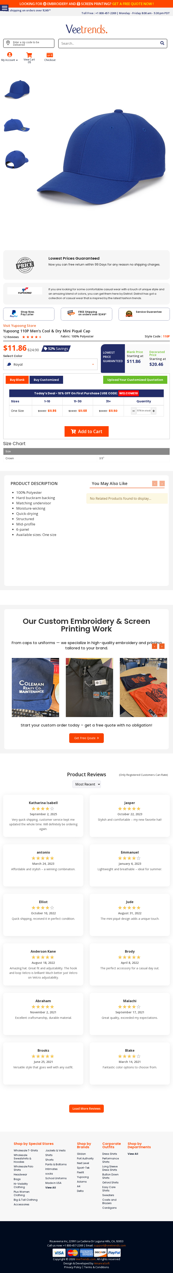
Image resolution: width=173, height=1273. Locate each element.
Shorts (49, 1160)
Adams (82, 1181)
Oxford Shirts (110, 1182)
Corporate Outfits (111, 1145)
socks (49, 1173)
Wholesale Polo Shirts (23, 1168)
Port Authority (85, 1158)
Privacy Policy (72, 1267)
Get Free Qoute (85, 738)
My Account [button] (8, 60)
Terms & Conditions (96, 1267)
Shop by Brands (84, 1145)
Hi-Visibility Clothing (21, 1185)
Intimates (51, 1169)
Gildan (81, 1154)
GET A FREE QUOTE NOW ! (133, 3)
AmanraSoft (101, 1263)
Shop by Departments (139, 1145)
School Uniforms (56, 1178)
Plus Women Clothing (22, 1193)
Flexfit (80, 1172)
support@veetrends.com (110, 1245)
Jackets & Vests (55, 1150)
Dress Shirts (109, 1154)
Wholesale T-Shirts (26, 1150)
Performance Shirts (110, 1160)
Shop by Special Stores (34, 1143)
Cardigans (109, 1208)
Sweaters (108, 1195)
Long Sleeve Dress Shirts (110, 1168)
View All (50, 1187)
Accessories (21, 1204)
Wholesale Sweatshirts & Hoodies (22, 1158)
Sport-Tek (83, 1168)
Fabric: (65, 336)
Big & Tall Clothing (26, 1200)
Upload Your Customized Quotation (135, 380)
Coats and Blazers (109, 1201)
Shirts (49, 1155)
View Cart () (29, 60)
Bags (17, 1179)
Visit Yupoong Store (19, 326)
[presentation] (154, 483)
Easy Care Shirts (108, 1188)
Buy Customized (46, 380)
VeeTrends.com (86, 1259)
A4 (78, 1186)
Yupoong (83, 1177)
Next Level (83, 1163)
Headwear (20, 1174)
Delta (80, 1191)
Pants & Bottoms (56, 1164)
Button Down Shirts (110, 1176)
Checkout (49, 60)
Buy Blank (17, 380)
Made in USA (53, 1183)
